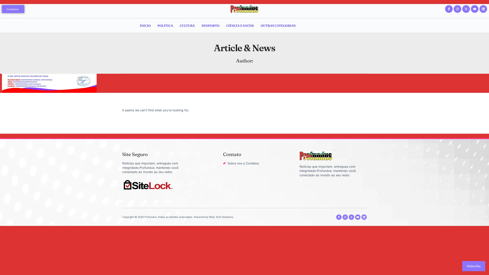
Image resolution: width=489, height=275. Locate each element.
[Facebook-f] (449, 9)
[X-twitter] (466, 9)
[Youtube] (474, 9)
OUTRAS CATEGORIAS (278, 26)
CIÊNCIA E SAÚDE (240, 26)
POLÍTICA (165, 26)
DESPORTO (210, 26)
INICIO (145, 26)
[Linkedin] (483, 9)
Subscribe (474, 266)
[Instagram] (457, 9)
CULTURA (187, 26)
